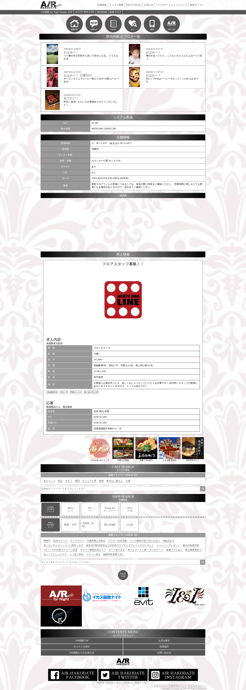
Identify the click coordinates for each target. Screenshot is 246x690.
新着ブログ (115, 12)
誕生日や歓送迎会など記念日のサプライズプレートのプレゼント (120, 545)
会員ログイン (161, 685)
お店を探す (164, 640)
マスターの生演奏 (117, 541)
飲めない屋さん (114, 481)
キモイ (68, 481)
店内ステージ (60, 541)
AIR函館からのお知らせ (81, 652)
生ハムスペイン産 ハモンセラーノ (145, 550)
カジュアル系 (89, 481)
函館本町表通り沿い (113, 554)
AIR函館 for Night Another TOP (56, 12)
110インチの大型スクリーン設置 (60, 550)
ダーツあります (117, 550)
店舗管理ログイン (178, 685)
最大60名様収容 (191, 545)
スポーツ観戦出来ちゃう (93, 550)
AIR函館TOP (82, 640)
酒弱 (77, 481)
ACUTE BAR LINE (85, 12)
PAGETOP (123, 575)
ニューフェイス (179, 5)
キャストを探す (82, 646)
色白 (60, 481)
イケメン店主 (93, 554)
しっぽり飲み (77, 554)
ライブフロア (77, 541)
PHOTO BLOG (133, 5)
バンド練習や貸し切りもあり (145, 541)
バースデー (162, 5)
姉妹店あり (168, 541)
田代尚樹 (102, 12)
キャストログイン (197, 685)
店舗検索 (101, 5)
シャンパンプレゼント (168, 545)
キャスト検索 (116, 5)
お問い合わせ (164, 652)
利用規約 (164, 646)
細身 (101, 481)
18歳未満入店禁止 (96, 541)
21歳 (128, 481)
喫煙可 (47, 541)
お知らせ (148, 5)
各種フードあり (174, 550)
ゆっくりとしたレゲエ (55, 554)
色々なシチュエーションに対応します (63, 545)
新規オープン (197, 5)
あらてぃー (49, 481)
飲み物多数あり (193, 550)
